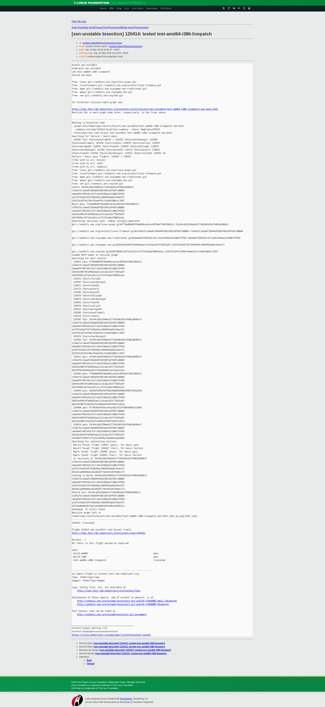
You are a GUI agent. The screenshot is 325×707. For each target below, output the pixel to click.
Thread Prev (101, 27)
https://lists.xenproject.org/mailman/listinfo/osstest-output (111, 635)
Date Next (89, 27)
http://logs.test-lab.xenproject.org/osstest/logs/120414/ (109, 533)
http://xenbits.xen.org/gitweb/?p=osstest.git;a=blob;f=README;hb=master (123, 604)
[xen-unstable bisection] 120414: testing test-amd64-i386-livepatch (129, 643)
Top (74, 21)
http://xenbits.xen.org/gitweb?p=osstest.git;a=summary (112, 614)
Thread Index (141, 27)
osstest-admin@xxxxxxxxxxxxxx (125, 46)
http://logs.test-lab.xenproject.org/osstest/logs (108, 590)
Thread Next (115, 27)
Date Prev (77, 27)
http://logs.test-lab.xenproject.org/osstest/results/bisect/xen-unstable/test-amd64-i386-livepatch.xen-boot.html (145, 109)
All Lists (82, 21)
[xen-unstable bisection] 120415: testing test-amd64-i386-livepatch (129, 646)
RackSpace (126, 698)
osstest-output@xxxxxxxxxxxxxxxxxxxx (102, 43)
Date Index (127, 27)
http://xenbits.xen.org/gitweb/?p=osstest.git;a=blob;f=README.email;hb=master (127, 601)
